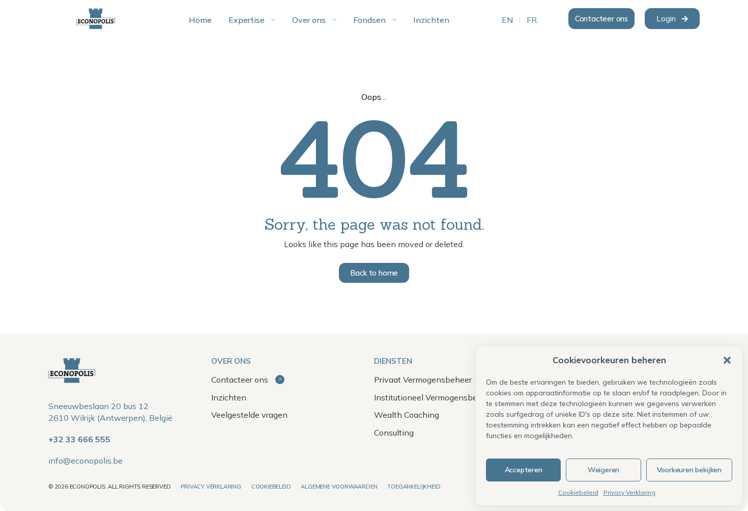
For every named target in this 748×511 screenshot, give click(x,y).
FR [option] (532, 20)
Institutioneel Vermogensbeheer (434, 397)
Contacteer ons (240, 379)
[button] (727, 360)
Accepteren (523, 469)
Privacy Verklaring (629, 492)
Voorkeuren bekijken (689, 469)
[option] (507, 20)
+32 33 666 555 (79, 439)
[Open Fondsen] (394, 20)
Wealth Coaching (406, 415)
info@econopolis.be (85, 460)
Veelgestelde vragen (249, 415)
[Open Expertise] (273, 20)
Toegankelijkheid (413, 486)
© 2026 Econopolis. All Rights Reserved (109, 486)
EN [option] (507, 20)
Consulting (394, 432)
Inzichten (228, 397)
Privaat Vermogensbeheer (423, 379)
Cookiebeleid (578, 492)
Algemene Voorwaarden (339, 486)
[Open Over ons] (334, 20)
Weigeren (603, 469)
